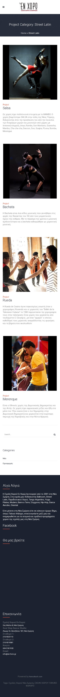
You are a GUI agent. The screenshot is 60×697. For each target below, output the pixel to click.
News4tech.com (35, 677)
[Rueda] (30, 264)
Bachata (8, 207)
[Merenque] (30, 363)
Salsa (6, 108)
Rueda (7, 300)
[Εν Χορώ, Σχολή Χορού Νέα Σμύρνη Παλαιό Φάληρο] (30, 7)
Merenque (10, 399)
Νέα (4, 458)
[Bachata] (30, 171)
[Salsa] (30, 72)
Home (24, 33)
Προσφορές (8, 463)
